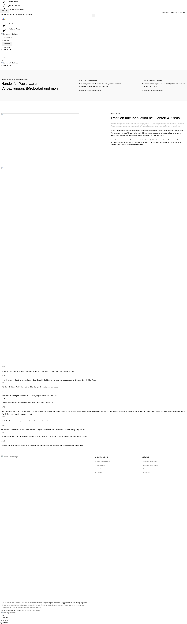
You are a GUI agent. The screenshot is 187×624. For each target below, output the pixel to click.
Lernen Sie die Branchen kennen (90, 90)
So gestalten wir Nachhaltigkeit (153, 90)
